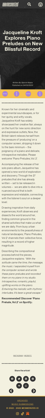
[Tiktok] (22, 413)
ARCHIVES (22, 401)
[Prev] (15, 391)
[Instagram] (17, 413)
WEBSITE (28, 356)
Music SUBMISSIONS (23, 404)
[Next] (29, 391)
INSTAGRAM (18, 356)
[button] (12, 379)
